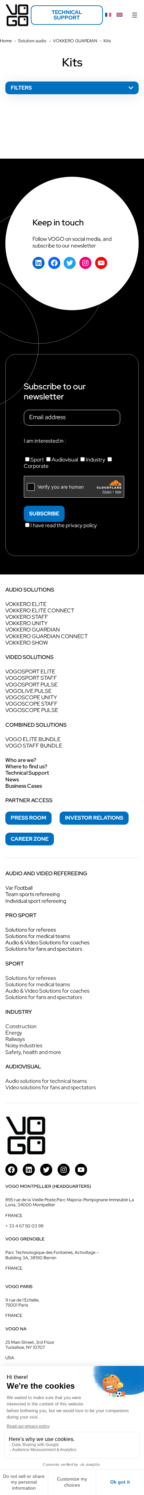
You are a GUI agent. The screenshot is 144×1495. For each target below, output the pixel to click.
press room (28, 817)
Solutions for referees (30, 929)
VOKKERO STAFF (26, 616)
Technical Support (27, 772)
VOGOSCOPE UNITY (31, 697)
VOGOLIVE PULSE (28, 691)
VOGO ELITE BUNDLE (33, 739)
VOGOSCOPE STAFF (31, 703)
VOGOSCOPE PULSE (31, 710)
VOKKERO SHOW (26, 642)
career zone (30, 838)
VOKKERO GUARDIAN (32, 629)
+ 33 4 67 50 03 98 (24, 1226)
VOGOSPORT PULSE (31, 684)
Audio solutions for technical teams (46, 1081)
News (12, 779)
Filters (21, 87)
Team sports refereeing (32, 894)
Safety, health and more (33, 1052)
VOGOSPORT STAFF (31, 677)
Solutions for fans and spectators (43, 948)
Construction (21, 1026)
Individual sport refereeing (35, 900)
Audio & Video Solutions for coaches (47, 942)
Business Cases (23, 785)
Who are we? (20, 760)
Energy (13, 1032)
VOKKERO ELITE (26, 604)
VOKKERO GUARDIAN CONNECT (46, 636)
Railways (15, 1039)
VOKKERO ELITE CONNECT (39, 610)
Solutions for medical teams (37, 936)
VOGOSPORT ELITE (30, 671)
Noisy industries (23, 1045)
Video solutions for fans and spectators (50, 1087)
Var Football (18, 887)
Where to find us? (26, 766)
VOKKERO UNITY (26, 623)
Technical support (67, 15)
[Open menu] (135, 15)
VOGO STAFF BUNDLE (33, 745)
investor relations (94, 817)
